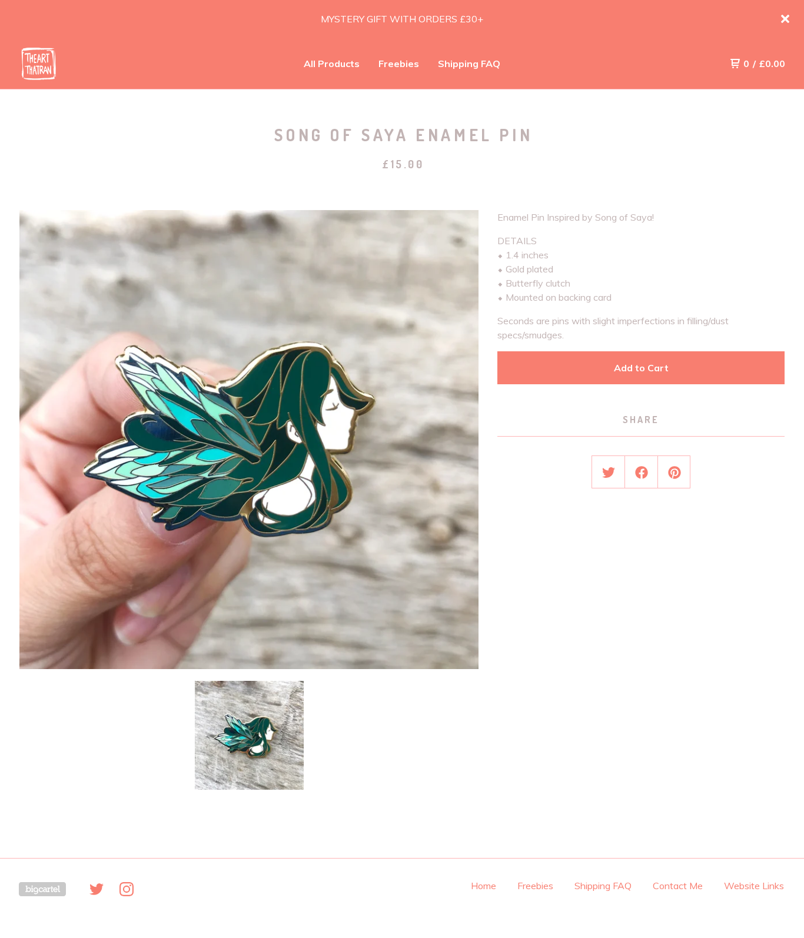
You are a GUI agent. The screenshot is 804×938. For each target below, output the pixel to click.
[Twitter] (96, 889)
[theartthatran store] (80, 63)
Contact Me (678, 886)
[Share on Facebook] (641, 472)
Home (483, 886)
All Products (332, 63)
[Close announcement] (785, 18)
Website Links (754, 886)
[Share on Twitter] (608, 472)
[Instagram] (126, 889)
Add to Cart (641, 368)
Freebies (398, 63)
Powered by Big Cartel (42, 889)
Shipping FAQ (469, 63)
